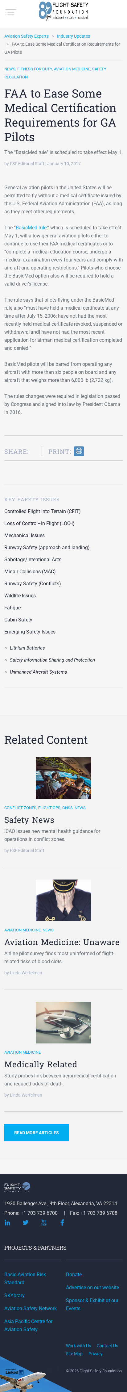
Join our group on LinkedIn (15, 1372)
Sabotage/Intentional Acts (32, 559)
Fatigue (12, 608)
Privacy (95, 1353)
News (9, 69)
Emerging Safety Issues (29, 632)
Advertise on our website (92, 1287)
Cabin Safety (18, 620)
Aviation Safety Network (30, 1308)
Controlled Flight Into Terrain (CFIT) (42, 511)
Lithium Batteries (27, 648)
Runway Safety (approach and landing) (47, 547)
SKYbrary (14, 1295)
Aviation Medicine (72, 69)
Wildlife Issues (20, 596)
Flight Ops (49, 807)
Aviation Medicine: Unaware (62, 942)
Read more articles (36, 1132)
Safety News (29, 819)
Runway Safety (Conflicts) (32, 584)
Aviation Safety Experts (26, 36)
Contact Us (107, 1345)
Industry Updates (73, 36)
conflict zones (20, 807)
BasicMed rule (31, 228)
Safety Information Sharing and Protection (52, 660)
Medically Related (40, 1064)
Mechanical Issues (24, 535)
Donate (74, 1274)
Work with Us (78, 1345)
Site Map (74, 1353)
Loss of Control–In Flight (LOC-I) (39, 523)
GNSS (67, 807)
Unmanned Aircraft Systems (38, 672)
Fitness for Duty (34, 69)
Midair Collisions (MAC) (30, 572)
